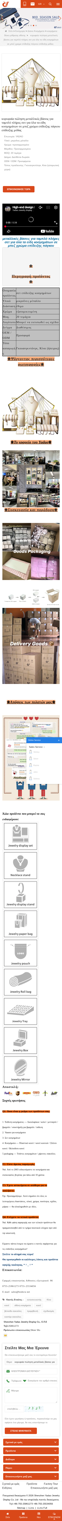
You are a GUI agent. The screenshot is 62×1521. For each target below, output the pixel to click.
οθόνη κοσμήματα (22, 1305)
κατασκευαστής (34, 1300)
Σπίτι (10, 31)
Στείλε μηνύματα (20, 1431)
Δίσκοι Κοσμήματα (36, 31)
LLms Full (42, 1508)
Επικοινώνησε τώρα (18, 189)
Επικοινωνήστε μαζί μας (44, 1488)
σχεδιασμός (48, 1311)
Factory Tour (51, 1483)
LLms (31, 1508)
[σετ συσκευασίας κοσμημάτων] (31, 18)
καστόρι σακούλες (12, 1317)
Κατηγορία (20, 31)
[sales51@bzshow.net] (5, 1335)
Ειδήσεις (7, 1488)
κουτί (6, 1305)
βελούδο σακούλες (13, 1311)
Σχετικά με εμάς (11, 1483)
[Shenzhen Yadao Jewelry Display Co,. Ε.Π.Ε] (5, 4)
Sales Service (36, 747)
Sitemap (21, 1508)
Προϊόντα (32, 1483)
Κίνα (49, 1300)
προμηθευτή (32, 1311)
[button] (26, 25)
